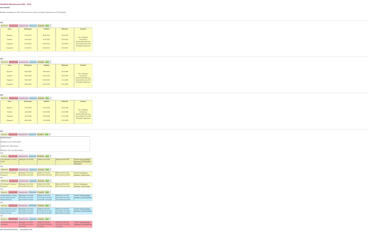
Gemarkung (83, 173)
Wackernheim (85, 175)
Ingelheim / (77, 175)
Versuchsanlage (85, 159)
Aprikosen (4, 134)
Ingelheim (77, 161)
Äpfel (47, 26)
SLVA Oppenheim (86, 197)
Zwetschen (33, 26)
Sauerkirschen (23, 26)
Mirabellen (41, 26)
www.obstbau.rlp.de (26, 229)
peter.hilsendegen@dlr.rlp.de (9, 229)
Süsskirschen (13, 26)
